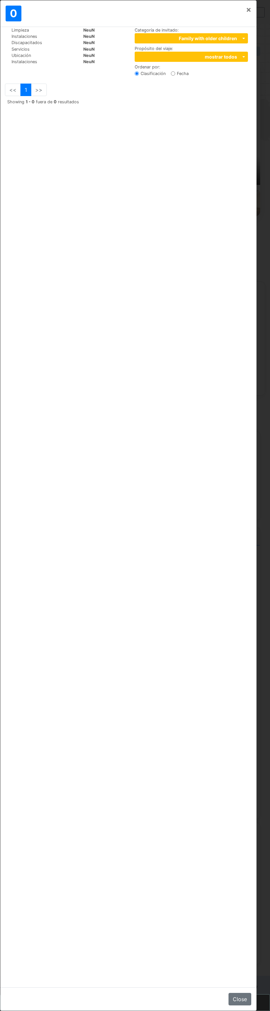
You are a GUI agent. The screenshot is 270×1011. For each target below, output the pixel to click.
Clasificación (153, 73)
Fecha (183, 73)
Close (240, 999)
